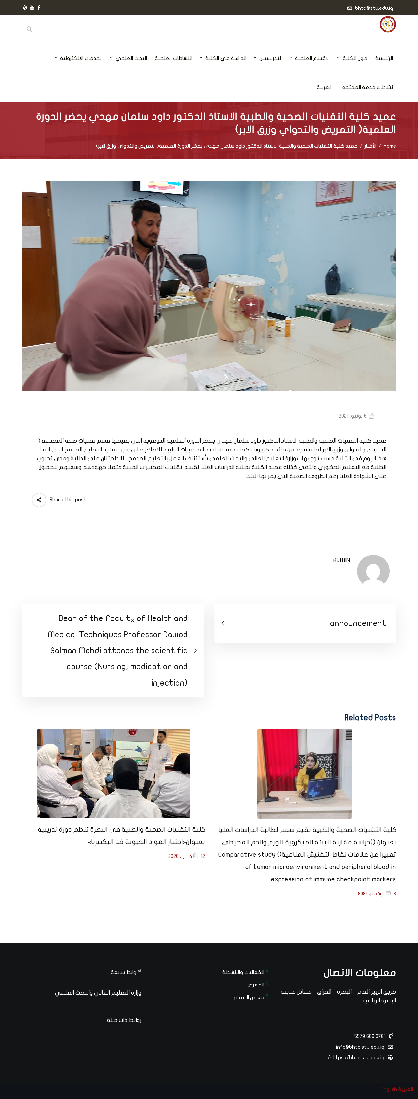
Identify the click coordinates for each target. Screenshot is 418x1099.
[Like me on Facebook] (39, 8)
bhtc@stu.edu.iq (374, 8)
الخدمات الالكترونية (81, 58)
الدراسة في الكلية (225, 58)
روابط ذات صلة (124, 1020)
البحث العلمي (131, 58)
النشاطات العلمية (173, 58)
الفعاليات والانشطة (243, 972)
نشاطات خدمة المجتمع (367, 87)
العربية (324, 87)
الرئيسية (384, 58)
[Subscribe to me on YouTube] (32, 8)
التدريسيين (270, 58)
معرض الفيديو (248, 997)
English (389, 1089)
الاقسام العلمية (312, 58)
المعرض (256, 984)
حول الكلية (355, 58)
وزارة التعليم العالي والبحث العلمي (98, 993)
